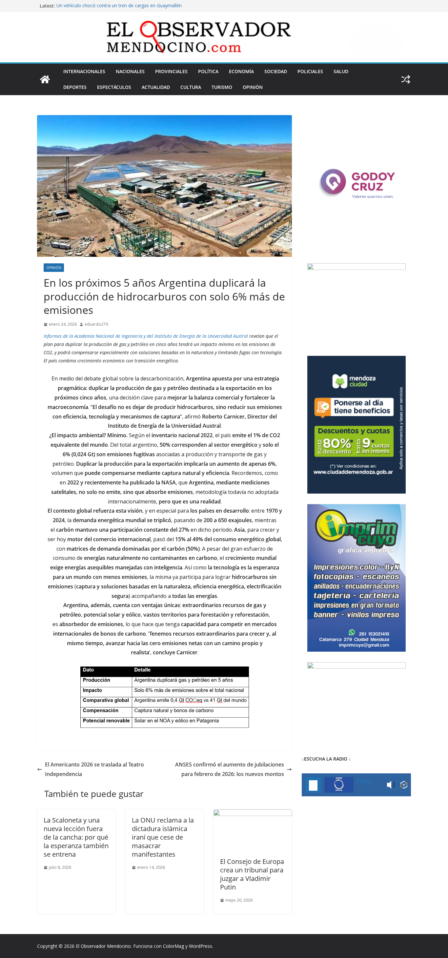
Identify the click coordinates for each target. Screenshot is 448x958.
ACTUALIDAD (156, 87)
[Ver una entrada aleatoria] (405, 79)
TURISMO (222, 87)
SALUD (341, 71)
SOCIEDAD (275, 71)
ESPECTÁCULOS (114, 87)
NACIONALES (130, 71)
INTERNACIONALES (84, 71)
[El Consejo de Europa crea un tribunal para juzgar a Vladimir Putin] (253, 814)
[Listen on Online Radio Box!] (403, 785)
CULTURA (190, 87)
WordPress (200, 946)
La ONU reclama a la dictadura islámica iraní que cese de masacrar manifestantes (163, 837)
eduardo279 (96, 324)
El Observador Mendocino (103, 946)
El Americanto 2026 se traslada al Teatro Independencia (94, 769)
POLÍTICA (208, 71)
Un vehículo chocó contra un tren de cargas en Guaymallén (119, 6)
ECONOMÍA (241, 71)
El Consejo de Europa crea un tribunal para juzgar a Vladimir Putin (252, 874)
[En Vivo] (313, 785)
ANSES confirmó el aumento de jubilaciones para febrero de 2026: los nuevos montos (229, 769)
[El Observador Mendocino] (45, 79)
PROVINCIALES (171, 71)
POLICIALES (310, 71)
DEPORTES (75, 87)
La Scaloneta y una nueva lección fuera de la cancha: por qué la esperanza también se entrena (76, 837)
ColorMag (173, 946)
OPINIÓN (253, 87)
